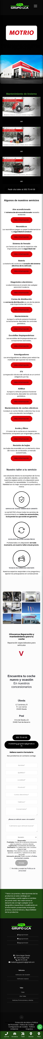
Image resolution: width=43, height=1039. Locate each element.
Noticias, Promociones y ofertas (22, 1000)
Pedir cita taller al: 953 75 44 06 (21, 189)
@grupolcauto (23, 935)
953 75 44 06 (21, 737)
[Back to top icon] (21, 1017)
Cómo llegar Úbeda (22, 955)
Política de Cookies (27, 1025)
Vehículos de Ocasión (23, 975)
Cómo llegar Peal (22, 958)
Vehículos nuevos (23, 979)
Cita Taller (23, 996)
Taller (23, 992)
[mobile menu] (35, 6)
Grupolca (29, 1029)
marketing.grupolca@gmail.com (21, 745)
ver (21, 121)
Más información (21, 220)
